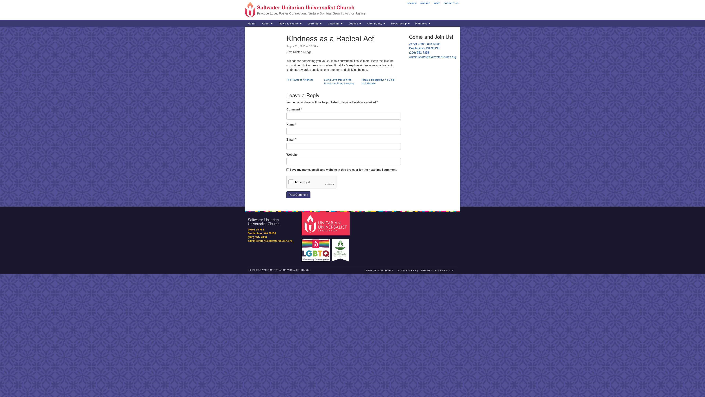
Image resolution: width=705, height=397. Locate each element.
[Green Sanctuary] (341, 248)
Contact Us (451, 3)
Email (291, 139)
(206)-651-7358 (419, 52)
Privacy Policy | (407, 270)
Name (291, 124)
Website (292, 154)
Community (374, 23)
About (266, 23)
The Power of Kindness (299, 79)
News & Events (289, 23)
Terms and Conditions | (379, 270)
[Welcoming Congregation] (316, 248)
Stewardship (399, 23)
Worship (313, 23)
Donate (425, 3)
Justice (353, 23)
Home (252, 23)
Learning (334, 23)
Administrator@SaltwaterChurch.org (432, 57)
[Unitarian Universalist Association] (326, 223)
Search (412, 3)
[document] (352, 117)
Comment (294, 109)
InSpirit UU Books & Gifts (436, 270)
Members (421, 23)
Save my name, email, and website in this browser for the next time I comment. (343, 169)
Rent (437, 3)
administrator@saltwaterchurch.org (270, 240)
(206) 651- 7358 (257, 237)
